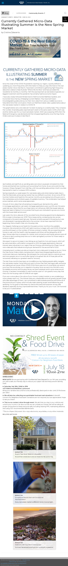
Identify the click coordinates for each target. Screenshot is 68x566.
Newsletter (17, 17)
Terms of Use (13, 561)
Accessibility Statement (7, 563)
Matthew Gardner (50, 97)
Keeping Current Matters (31, 99)
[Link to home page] (21, 2)
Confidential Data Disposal (37, 379)
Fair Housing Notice (20, 563)
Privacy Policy (22, 561)
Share (65, 20)
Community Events (7, 17)
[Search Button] (65, 13)
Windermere (26, 560)
